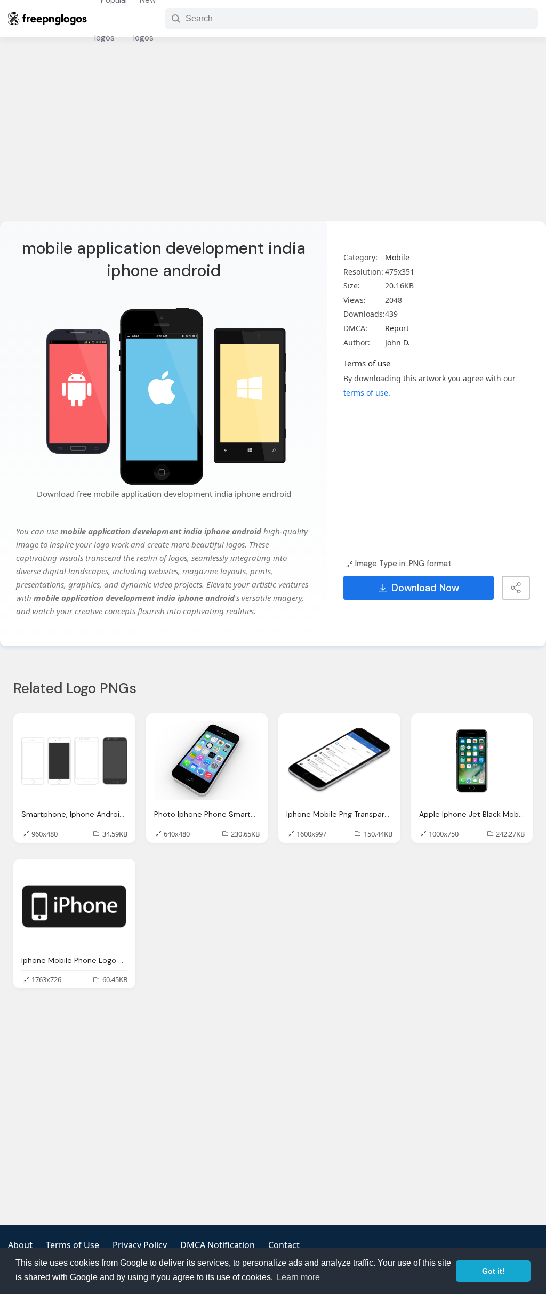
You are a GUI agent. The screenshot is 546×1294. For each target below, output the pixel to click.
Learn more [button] (298, 1277)
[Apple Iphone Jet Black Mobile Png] (472, 761)
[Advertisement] (273, 136)
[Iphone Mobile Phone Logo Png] (74, 906)
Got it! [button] (493, 1271)
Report (397, 328)
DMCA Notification (217, 1245)
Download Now (425, 588)
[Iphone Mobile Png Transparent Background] (339, 761)
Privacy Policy (140, 1245)
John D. (397, 342)
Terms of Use (72, 1245)
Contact (284, 1245)
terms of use (365, 393)
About (20, 1245)
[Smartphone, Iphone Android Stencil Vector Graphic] (74, 761)
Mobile (397, 257)
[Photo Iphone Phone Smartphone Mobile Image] (207, 761)
